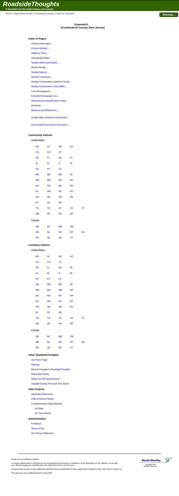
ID (48, 163)
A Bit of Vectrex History (42, 399)
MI (71, 174)
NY (71, 191)
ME (60, 174)
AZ (71, 146)
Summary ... (37, 105)
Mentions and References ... (45, 110)
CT (60, 152)
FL (48, 158)
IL (59, 163)
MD (49, 174)
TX (48, 208)
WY (72, 214)
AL (48, 146)
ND (48, 186)
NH (71, 186)
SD (60, 202)
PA (71, 197)
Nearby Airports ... (40, 72)
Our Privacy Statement (42, 433)
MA (37, 174)
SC (48, 202)
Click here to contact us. (112, 469)
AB (37, 226)
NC (37, 186)
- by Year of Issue (42, 413)
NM (49, 191)
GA (60, 158)
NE (60, 186)
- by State (38, 408)
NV (60, 191)
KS (37, 169)
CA (37, 152)
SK (60, 238)
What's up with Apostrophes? (45, 379)
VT (83, 208)
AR (60, 146)
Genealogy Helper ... (41, 58)
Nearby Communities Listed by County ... (51, 81)
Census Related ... (40, 48)
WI (48, 214)
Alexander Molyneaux (42, 394)
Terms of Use (37, 428)
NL (48, 232)
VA (71, 208)
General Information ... (42, 43)
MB (60, 226)
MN (37, 180)
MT (71, 180)
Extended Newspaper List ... (45, 96)
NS (60, 232)
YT (71, 238)
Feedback (36, 424)
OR (60, 197)
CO (48, 152)
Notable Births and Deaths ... (45, 62)
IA (37, 163)
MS (60, 180)
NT (71, 232)
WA (37, 214)
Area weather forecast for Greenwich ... (50, 125)
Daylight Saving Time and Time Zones (50, 383)
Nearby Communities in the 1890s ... (49, 86)
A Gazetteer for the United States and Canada (30, 9)
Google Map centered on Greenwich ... (50, 117)
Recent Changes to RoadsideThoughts (50, 369)
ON (71, 226)
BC (48, 226)
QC (48, 238)
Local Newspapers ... (41, 91)
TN (37, 208)
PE (37, 238)
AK (37, 146)
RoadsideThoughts (31, 4)
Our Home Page (39, 360)
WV (60, 214)
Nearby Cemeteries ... (42, 77)
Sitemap (35, 364)
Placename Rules (40, 374)
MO (49, 180)
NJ (37, 191)
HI (71, 158)
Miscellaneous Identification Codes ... (49, 101)
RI (37, 202)
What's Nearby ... (39, 67)
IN (71, 163)
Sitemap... (168, 14)
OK (48, 197)
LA (60, 169)
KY (48, 169)
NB (37, 232)
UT (60, 208)
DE (37, 158)
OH (37, 197)
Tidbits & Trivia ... (39, 53)
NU (83, 232)
